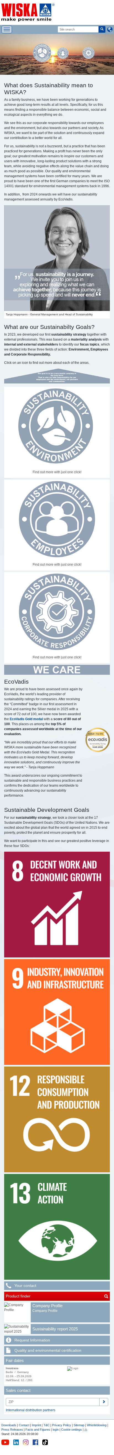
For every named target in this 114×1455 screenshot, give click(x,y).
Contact (24, 1425)
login (56, 1429)
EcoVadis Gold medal (26, 719)
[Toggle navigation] (7, 29)
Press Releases (12, 1429)
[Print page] (85, 1429)
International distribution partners (30, 1410)
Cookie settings (71, 1429)
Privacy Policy (61, 1425)
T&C (46, 1425)
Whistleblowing (97, 1425)
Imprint (36, 1425)
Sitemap (79, 1425)
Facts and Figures (37, 1429)
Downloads (8, 1425)
